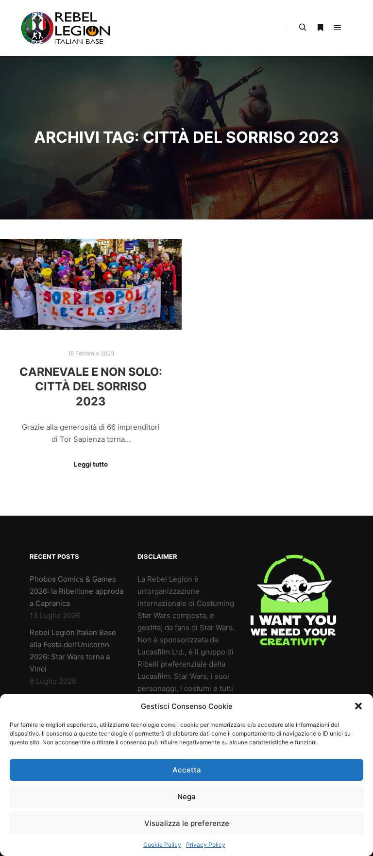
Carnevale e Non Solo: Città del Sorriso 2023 (90, 386)
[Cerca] (302, 27)
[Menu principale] (337, 27)
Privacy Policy (205, 844)
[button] (358, 706)
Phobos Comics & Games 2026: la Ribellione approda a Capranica (76, 591)
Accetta (186, 769)
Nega (186, 796)
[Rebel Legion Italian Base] (68, 28)
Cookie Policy (162, 844)
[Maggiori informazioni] (320, 27)
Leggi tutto (91, 464)
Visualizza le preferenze (186, 823)
